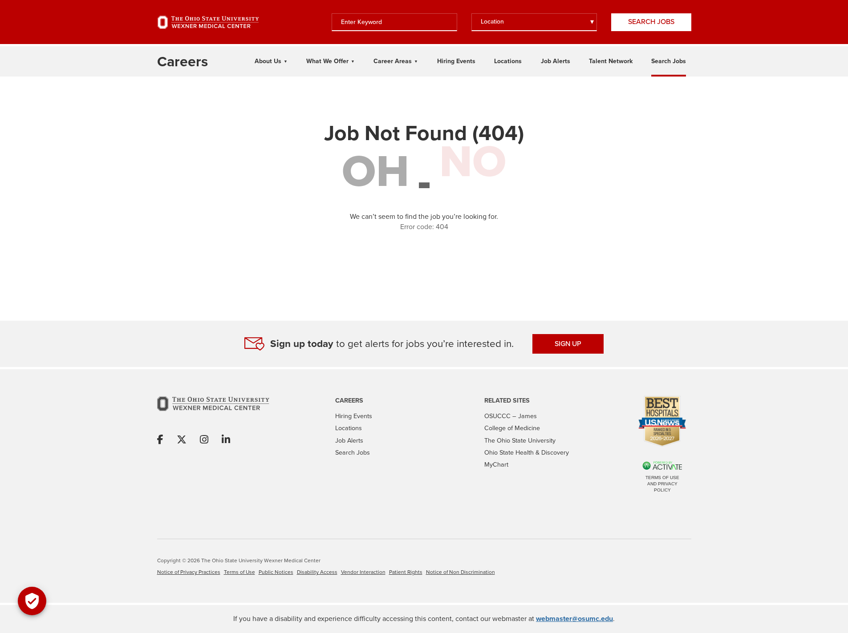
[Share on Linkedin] (226, 440)
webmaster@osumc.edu (574, 618)
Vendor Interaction (363, 572)
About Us (268, 61)
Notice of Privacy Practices (188, 572)
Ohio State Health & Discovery (526, 452)
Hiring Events (456, 61)
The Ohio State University (520, 440)
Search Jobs (651, 21)
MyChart (496, 464)
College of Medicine (512, 428)
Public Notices (276, 572)
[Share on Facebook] (160, 440)
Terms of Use (239, 572)
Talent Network (611, 61)
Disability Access (317, 572)
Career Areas (392, 61)
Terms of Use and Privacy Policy (662, 483)
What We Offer (327, 61)
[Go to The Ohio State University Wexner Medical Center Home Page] (208, 22)
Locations (508, 61)
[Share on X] (182, 440)
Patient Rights (405, 572)
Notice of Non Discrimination (460, 572)
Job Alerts (555, 61)
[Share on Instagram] (204, 440)
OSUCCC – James (510, 416)
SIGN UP (568, 344)
